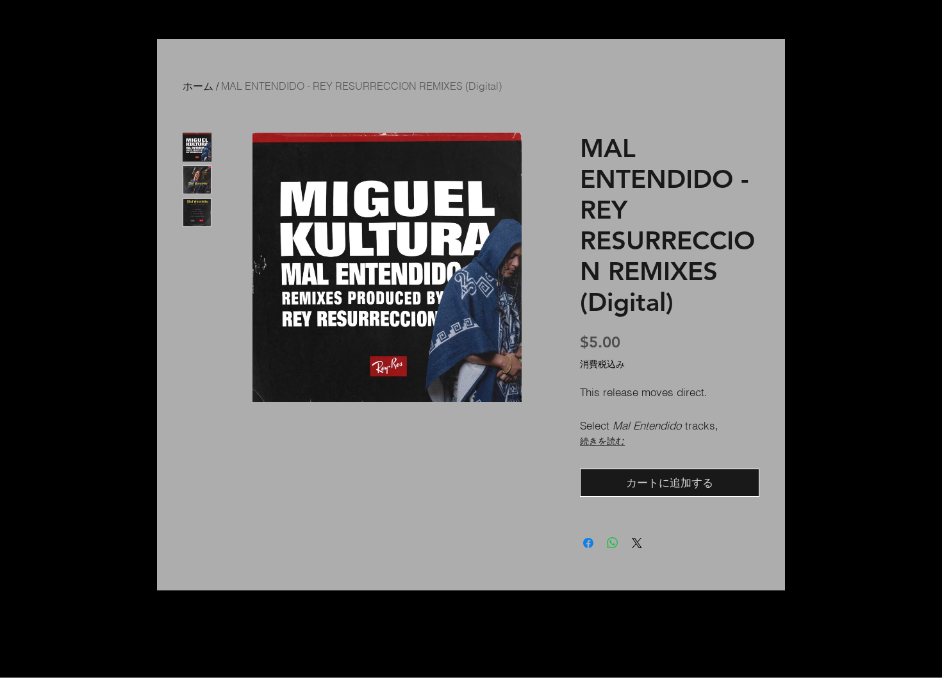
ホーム (198, 85)
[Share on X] (637, 543)
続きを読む (602, 441)
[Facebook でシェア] (588, 543)
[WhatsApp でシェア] (612, 543)
